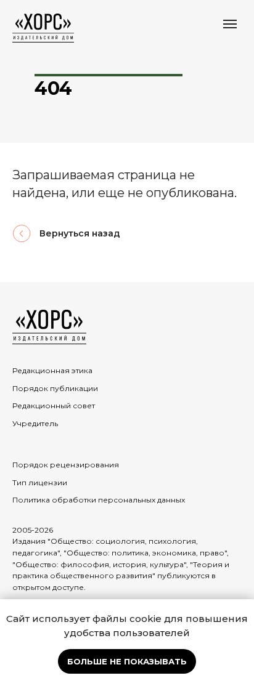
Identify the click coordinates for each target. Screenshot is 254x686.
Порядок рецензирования (65, 464)
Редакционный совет (53, 405)
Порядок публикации (55, 388)
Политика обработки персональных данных (98, 499)
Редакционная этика (52, 370)
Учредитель (35, 423)
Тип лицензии (39, 482)
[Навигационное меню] (230, 24)
